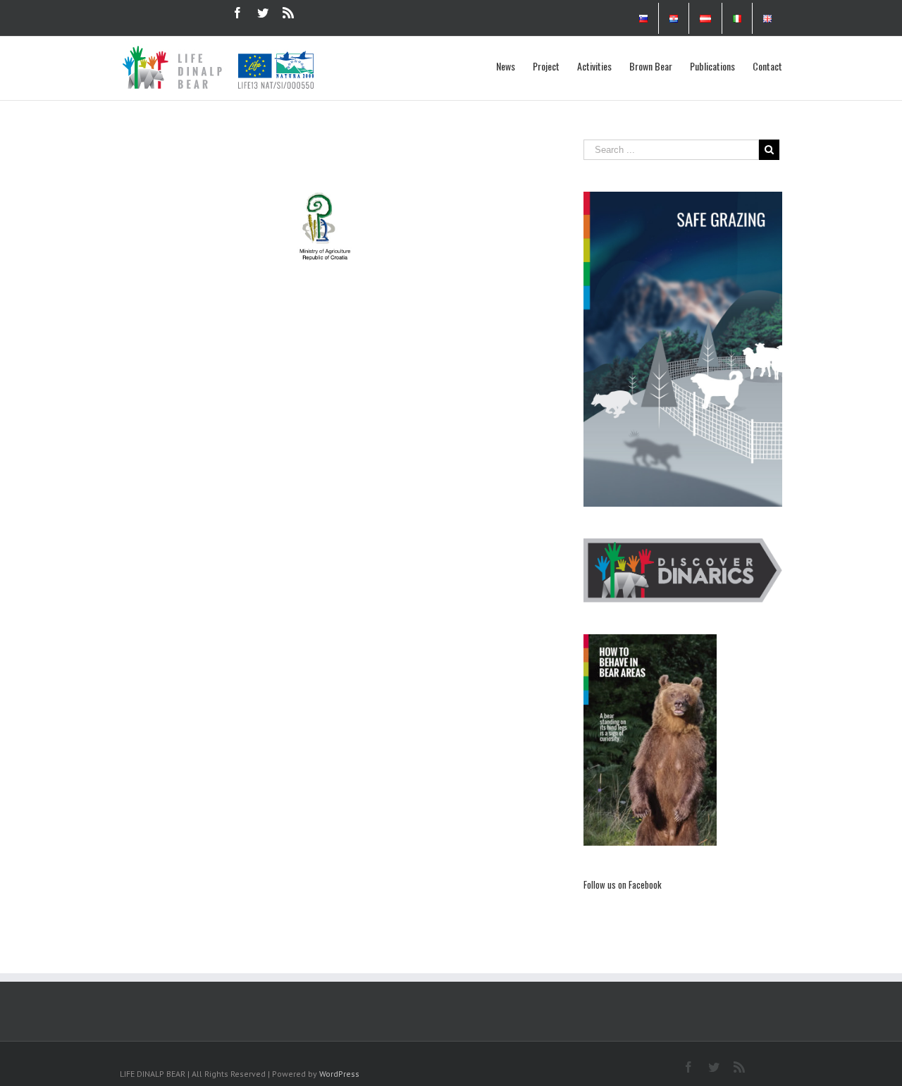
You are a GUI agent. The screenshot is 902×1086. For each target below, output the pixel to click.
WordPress (339, 1073)
